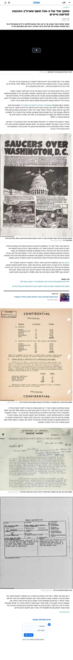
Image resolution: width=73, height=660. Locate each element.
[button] (63, 2)
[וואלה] (36, 3)
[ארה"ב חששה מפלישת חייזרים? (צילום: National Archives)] (36, 544)
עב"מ (67, 612)
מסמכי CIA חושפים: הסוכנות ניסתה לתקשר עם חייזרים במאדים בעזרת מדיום (40, 286)
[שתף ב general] (5, 3)
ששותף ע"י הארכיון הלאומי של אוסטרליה (36, 105)
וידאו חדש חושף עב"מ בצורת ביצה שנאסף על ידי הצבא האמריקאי (44, 282)
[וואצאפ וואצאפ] (9, 3)
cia (60, 612)
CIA (66, 263)
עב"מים (64, 612)
